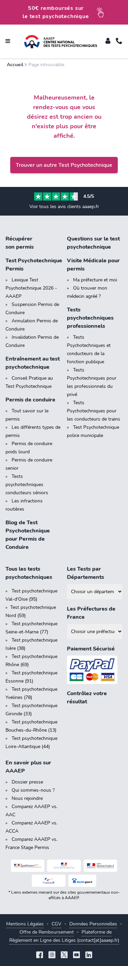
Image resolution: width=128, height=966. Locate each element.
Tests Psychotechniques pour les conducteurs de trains (93, 410)
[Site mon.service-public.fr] (100, 866)
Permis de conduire (30, 400)
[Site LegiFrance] (28, 866)
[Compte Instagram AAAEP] (51, 955)
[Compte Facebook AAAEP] (39, 955)
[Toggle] (107, 41)
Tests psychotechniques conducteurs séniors (26, 484)
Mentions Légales (25, 924)
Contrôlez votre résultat (87, 697)
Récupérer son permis (19, 243)
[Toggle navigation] (7, 42)
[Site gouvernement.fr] (64, 866)
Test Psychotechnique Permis (33, 265)
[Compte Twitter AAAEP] (64, 955)
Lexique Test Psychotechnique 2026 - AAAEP (31, 288)
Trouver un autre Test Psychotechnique (64, 165)
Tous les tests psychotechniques (28, 573)
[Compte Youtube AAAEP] (76, 955)
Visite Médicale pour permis (93, 265)
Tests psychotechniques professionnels (90, 318)
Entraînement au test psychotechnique (32, 363)
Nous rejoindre (27, 798)
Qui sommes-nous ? (33, 790)
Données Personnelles (93, 924)
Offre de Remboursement (46, 932)
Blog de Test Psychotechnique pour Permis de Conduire (27, 535)
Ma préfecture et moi (95, 280)
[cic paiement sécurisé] (95, 670)
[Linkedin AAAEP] (88, 955)
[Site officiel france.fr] (49, 881)
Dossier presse (27, 782)
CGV (56, 924)
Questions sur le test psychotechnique (93, 243)
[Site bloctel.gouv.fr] (82, 881)
